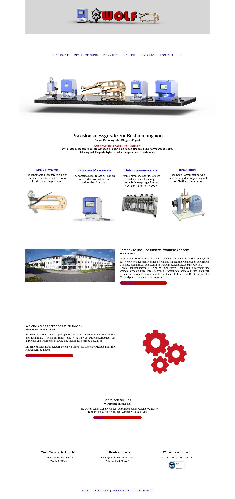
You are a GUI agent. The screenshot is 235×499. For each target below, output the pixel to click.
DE (180, 55)
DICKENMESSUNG (86, 55)
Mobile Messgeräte (47, 169)
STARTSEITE (61, 55)
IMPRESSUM (121, 490)
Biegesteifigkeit (187, 169)
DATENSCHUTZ (143, 490)
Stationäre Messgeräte (94, 170)
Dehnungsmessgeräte (141, 170)
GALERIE (130, 55)
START (85, 490)
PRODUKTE (110, 55)
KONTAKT (166, 55)
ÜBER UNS (148, 55)
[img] (117, 17)
